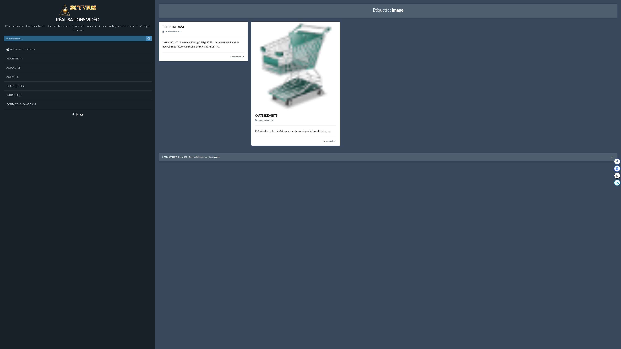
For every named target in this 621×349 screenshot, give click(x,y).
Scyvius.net (214, 157)
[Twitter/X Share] (617, 176)
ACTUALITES (13, 67)
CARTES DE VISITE (266, 115)
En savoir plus (236, 56)
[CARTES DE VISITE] (295, 66)
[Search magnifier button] (149, 38)
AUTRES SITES (14, 95)
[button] (617, 189)
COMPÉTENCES (15, 86)
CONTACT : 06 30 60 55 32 (21, 104)
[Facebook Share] (617, 161)
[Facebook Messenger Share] (617, 168)
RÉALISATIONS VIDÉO (77, 19)
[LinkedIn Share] (617, 183)
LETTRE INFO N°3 (173, 27)
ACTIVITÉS (12, 76)
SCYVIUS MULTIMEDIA (22, 49)
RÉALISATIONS (14, 58)
